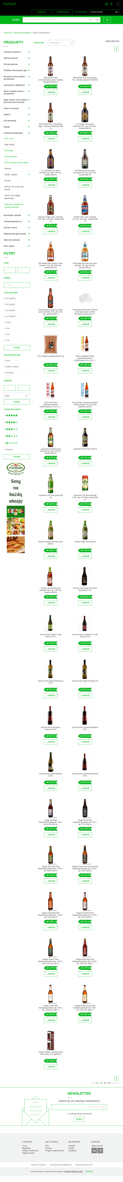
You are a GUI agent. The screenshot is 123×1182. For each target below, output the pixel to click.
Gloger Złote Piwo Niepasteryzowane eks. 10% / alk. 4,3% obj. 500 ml (51, 1008)
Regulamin (26, 1148)
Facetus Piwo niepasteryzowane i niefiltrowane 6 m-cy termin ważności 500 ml (85, 404)
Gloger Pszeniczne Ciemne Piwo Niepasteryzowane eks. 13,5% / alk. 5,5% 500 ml (85, 868)
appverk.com (67, 1165)
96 (105, 1083)
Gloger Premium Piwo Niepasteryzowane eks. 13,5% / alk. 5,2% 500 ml (85, 915)
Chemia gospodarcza (12, 221)
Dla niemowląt (10, 121)
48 (101, 1083)
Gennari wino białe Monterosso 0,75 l (50, 682)
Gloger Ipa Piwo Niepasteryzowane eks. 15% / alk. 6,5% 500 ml (51, 822)
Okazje (71, 1148)
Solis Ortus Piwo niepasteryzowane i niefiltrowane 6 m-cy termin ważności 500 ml (51, 405)
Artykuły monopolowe (22, 33)
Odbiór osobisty (12, 366)
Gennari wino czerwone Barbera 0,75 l (85, 728)
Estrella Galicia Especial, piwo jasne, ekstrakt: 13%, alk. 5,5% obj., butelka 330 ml (51, 312)
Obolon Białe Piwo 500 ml (85, 542)
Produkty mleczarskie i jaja (15, 70)
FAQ (47, 1146)
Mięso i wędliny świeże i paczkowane (14, 92)
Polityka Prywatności (30, 1150)
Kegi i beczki (9, 144)
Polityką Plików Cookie (74, 1171)
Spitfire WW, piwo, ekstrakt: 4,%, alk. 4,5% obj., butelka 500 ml (85, 219)
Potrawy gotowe (11, 64)
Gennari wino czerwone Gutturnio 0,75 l (50, 728)
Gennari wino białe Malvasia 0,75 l (50, 775)
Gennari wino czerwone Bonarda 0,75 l (85, 775)
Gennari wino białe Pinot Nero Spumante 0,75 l (85, 589)
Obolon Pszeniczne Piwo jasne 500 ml (50, 543)
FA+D (90, 1165)
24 (97, 1083)
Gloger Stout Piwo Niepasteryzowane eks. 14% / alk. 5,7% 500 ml (85, 822)
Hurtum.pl (8, 33)
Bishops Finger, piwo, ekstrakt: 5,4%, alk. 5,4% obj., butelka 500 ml (51, 219)
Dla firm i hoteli (10, 227)
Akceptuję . (80, 1114)
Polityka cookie (28, 1153)
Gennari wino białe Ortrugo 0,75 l (85, 682)
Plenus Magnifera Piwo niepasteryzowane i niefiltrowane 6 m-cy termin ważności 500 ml (85, 359)
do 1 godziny (11, 298)
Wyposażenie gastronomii (15, 234)
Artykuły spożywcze (12, 52)
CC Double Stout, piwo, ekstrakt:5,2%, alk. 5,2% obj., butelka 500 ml (85, 126)
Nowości (71, 1146)
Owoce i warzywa (11, 108)
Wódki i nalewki (10, 174)
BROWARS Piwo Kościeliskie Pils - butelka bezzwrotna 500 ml (85, 79)
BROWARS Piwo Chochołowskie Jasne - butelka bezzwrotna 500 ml (50, 80)
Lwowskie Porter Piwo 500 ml (85, 449)
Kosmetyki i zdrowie (12, 215)
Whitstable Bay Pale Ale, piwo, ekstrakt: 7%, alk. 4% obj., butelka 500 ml (85, 265)
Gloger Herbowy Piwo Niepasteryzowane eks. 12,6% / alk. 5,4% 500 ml (50, 915)
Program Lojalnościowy (54, 1150)
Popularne (72, 1150)
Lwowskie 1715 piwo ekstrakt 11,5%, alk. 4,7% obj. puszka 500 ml (85, 497)
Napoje (7, 127)
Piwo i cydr (8, 138)
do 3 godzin (10, 304)
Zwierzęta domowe (12, 240)
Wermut (7, 168)
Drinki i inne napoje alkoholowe (12, 197)
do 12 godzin (11, 316)
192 (109, 1083)
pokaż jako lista (112, 41)
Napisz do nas (97, 1146)
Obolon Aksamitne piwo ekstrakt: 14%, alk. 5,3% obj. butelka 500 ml (51, 590)
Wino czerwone (10, 156)
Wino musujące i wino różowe (16, 162)
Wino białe (8, 150)
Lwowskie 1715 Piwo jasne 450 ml (51, 496)
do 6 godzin (10, 310)
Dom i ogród (9, 246)
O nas (24, 1146)
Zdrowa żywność (11, 58)
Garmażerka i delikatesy (14, 85)
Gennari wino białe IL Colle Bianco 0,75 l (51, 635)
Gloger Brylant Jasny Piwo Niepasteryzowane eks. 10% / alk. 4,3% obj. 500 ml (85, 1008)
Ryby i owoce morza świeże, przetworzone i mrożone (16, 101)
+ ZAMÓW (50, 92)
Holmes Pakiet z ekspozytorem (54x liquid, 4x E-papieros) (50, 1053)
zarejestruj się (63, 12)
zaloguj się (41, 12)
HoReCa (7, 114)
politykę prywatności (84, 1114)
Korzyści (48, 1148)
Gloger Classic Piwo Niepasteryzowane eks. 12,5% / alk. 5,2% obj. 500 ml (50, 961)
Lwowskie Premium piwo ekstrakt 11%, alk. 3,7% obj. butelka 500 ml (50, 451)
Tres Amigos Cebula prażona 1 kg (51, 356)
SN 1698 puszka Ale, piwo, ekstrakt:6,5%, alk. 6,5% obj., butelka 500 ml (85, 172)
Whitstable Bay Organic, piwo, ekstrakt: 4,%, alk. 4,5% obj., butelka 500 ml (50, 265)
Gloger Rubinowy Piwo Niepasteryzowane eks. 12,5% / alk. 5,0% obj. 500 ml (85, 961)
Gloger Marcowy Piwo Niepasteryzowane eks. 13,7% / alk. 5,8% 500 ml (50, 868)
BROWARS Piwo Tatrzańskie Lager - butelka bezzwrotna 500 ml (50, 126)
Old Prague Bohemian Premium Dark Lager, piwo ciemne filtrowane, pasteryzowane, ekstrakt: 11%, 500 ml (85, 313)
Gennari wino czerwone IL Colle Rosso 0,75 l (85, 635)
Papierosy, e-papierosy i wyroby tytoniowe (14, 205)
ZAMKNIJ (89, 1171)
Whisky (7, 180)
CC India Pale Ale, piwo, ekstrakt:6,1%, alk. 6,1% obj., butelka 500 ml (50, 172)
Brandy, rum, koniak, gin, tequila (14, 188)
